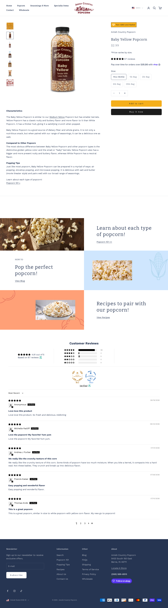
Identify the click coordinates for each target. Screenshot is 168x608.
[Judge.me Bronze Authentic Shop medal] (77, 376)
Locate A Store (119, 568)
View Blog (20, 281)
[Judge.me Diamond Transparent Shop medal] (90, 376)
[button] (117, 59)
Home (9, 6)
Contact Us (62, 579)
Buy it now (136, 112)
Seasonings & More (39, 6)
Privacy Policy (89, 574)
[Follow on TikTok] (21, 591)
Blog (84, 555)
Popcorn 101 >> (104, 242)
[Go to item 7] (10, 82)
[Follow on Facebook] (7, 591)
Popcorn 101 (63, 560)
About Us (61, 574)
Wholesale (24, 10)
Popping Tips (63, 564)
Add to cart (136, 103)
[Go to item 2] (10, 35)
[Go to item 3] (10, 45)
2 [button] (80, 523)
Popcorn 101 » (13, 183)
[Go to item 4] (10, 54)
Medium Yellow (57, 117)
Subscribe (16, 575)
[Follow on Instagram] (14, 591)
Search (60, 555)
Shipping (86, 564)
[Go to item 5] (10, 64)
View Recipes (103, 317)
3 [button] (84, 523)
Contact (10, 10)
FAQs (84, 560)
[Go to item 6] (10, 73)
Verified (83, 385)
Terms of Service (90, 569)
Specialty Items (61, 6)
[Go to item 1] (10, 26)
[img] (14, 400)
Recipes (60, 569)
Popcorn (21, 6)
